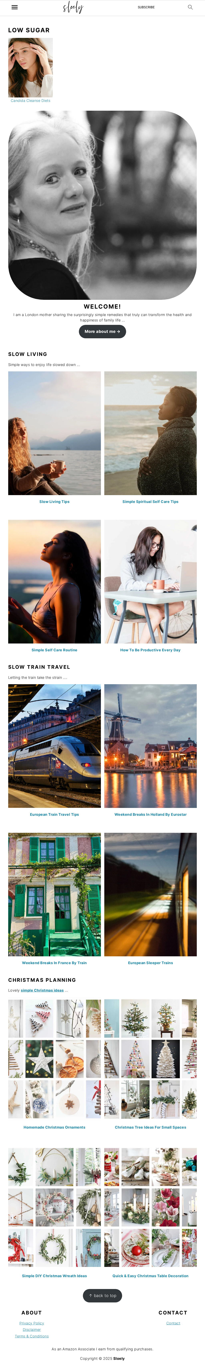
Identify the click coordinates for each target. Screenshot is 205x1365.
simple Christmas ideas (42, 990)
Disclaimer (32, 1330)
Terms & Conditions (32, 1336)
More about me (100, 331)
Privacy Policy (31, 1323)
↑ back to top (103, 1295)
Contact (173, 1323)
